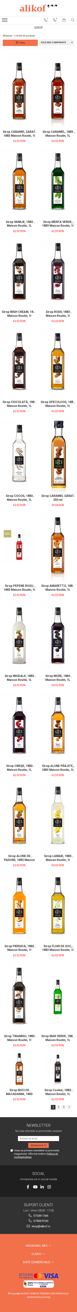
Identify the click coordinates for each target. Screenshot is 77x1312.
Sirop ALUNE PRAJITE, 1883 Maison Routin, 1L (58, 768)
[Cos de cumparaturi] (64, 20)
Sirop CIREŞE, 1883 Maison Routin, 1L (19, 768)
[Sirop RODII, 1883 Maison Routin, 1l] (57, 273)
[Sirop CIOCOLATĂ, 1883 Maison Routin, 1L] (19, 363)
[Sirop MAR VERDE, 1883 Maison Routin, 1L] (57, 997)
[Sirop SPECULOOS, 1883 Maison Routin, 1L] (57, 363)
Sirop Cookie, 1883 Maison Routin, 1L (57, 1092)
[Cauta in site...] (73, 20)
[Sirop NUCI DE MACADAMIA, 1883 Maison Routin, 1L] (19, 1069)
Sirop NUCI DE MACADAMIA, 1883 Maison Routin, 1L (19, 1092)
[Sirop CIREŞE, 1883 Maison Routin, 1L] (19, 727)
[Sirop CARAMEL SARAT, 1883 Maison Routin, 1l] (19, 92)
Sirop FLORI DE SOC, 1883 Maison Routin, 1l (57, 948)
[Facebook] (28, 1187)
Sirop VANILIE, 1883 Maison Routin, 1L (19, 224)
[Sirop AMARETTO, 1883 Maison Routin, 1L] (57, 547)
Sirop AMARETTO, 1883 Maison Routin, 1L (57, 587)
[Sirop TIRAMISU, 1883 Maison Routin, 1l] (19, 997)
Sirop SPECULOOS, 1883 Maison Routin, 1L (58, 404)
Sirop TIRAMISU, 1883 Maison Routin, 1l (19, 1038)
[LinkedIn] (42, 1187)
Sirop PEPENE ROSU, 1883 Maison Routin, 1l (19, 587)
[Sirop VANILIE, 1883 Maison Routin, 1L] (19, 182)
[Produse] (5, 21)
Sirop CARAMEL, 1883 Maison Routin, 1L (58, 133)
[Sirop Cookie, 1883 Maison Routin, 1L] (57, 1069)
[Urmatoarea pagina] (69, 1107)
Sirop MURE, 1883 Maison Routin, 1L (57, 678)
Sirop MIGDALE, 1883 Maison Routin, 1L (19, 678)
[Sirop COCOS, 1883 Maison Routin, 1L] (19, 455)
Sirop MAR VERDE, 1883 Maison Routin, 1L (57, 1038)
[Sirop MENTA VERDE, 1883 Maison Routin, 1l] (57, 182)
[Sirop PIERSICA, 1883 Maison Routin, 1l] (19, 907)
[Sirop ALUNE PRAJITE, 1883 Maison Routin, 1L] (57, 727)
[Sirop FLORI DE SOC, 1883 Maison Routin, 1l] (57, 907)
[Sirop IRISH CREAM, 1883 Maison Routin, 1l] (19, 273)
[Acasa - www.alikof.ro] (38, 8)
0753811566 (40, 1215)
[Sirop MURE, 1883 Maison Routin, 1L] (57, 637)
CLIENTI (37, 1254)
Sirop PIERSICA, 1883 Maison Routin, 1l (19, 948)
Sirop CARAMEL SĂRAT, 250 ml (57, 498)
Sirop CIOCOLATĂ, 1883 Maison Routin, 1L (19, 404)
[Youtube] (35, 1187)
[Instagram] (49, 1187)
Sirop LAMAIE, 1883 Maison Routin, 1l (57, 858)
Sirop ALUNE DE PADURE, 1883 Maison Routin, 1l (19, 858)
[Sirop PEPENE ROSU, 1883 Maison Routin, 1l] (19, 547)
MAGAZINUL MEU (37, 1245)
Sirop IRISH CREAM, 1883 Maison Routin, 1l (19, 314)
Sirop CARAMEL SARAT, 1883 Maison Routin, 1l (19, 133)
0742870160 (40, 1221)
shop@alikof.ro (40, 1226)
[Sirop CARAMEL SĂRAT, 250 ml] (57, 455)
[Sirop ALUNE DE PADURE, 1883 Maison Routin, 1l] (19, 817)
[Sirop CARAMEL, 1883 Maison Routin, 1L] (57, 92)
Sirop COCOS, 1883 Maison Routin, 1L (19, 498)
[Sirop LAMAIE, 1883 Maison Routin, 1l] (57, 817)
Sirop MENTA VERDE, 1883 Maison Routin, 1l (57, 224)
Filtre (22, 42)
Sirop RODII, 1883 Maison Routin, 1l (58, 314)
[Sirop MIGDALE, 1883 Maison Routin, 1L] (19, 637)
